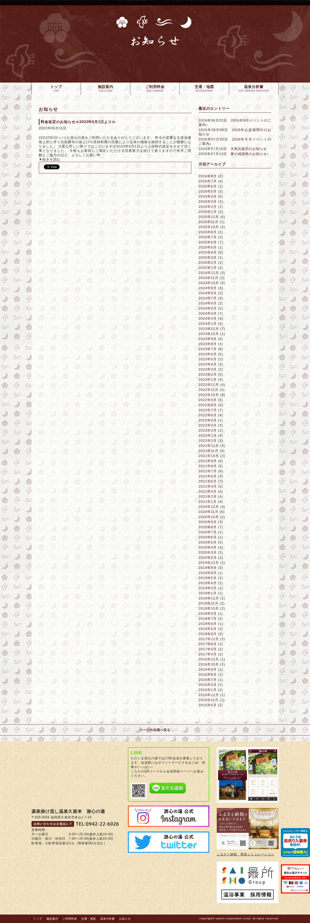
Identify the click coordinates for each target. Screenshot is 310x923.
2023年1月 (208, 379)
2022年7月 (208, 410)
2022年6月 (208, 415)
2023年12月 (209, 329)
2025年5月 (208, 247)
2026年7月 (208, 181)
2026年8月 (208, 176)
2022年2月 (208, 435)
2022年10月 (209, 395)
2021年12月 (209, 446)
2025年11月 (208, 222)
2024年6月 (208, 303)
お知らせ (125, 918)
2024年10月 (209, 283)
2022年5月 (208, 420)
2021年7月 (208, 471)
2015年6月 (208, 705)
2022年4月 (208, 425)
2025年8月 (208, 232)
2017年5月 (208, 649)
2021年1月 (208, 502)
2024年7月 (208, 298)
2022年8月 (208, 405)
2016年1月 (208, 690)
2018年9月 (208, 613)
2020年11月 (208, 512)
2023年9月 (208, 339)
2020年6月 (208, 537)
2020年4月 (208, 547)
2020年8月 (208, 527)
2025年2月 (208, 262)
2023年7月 (208, 349)
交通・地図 (88, 918)
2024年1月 (208, 324)
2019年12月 (209, 563)
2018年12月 (209, 598)
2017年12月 (209, 639)
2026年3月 (208, 201)
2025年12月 (209, 217)
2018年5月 (208, 629)
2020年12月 (209, 507)
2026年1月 (208, 212)
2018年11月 (208, 603)
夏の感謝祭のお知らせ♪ (250, 154)
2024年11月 (208, 278)
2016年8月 (208, 674)
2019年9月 (208, 568)
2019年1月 (208, 593)
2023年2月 (208, 374)
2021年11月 (208, 451)
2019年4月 (208, 583)
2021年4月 (208, 486)
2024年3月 (208, 318)
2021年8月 (208, 466)
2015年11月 (208, 700)
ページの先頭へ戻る (155, 730)
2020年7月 (208, 532)
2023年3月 (208, 369)
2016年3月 (208, 685)
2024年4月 (208, 313)
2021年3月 (208, 491)
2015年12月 (209, 695)
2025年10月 (209, 227)
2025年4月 (208, 252)
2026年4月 (208, 196)
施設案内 (52, 918)
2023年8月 (208, 344)
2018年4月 (208, 634)
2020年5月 (208, 542)
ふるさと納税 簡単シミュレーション (245, 854)
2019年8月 (208, 573)
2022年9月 (208, 400)
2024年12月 (209, 273)
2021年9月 (208, 461)
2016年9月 (208, 669)
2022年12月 (209, 385)
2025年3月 (208, 257)
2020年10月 (209, 517)
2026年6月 (208, 186)
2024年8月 (208, 293)
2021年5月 (208, 481)
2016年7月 (208, 680)
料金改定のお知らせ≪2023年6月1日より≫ (78, 122)
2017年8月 (208, 644)
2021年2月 (208, 496)
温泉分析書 (107, 918)
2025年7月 (208, 237)
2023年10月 (209, 334)
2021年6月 (208, 476)
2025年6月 (208, 242)
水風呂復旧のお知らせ (249, 149)
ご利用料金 (69, 918)
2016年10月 (209, 664)
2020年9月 (208, 522)
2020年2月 (208, 557)
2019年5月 (208, 578)
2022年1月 (208, 440)
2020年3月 (208, 552)
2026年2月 (208, 207)
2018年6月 (208, 624)
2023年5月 (208, 359)
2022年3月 (208, 430)
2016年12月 (209, 659)
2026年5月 (208, 191)
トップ (37, 918)
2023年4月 (208, 364)
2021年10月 (209, 456)
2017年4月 (208, 654)
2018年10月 (209, 608)
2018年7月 (208, 619)
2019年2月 (208, 588)
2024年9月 (208, 288)
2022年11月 (208, 390)
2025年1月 (208, 268)
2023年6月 (208, 354)
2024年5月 (208, 308)
